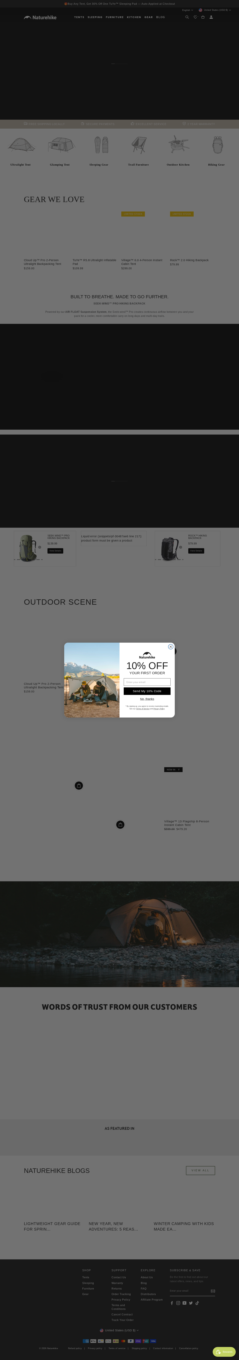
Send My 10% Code (147, 691)
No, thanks (147, 699)
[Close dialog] (170, 646)
